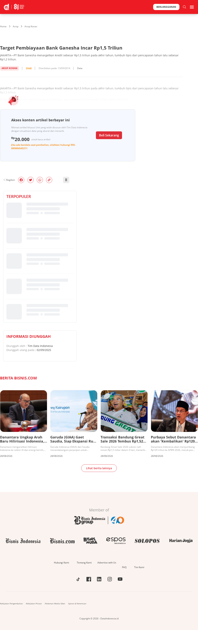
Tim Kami (139, 567)
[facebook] (21, 180)
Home (3, 26)
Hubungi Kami (61, 562)
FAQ (124, 567)
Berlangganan (166, 7)
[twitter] (30, 180)
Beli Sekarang (109, 135)
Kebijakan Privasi (34, 603)
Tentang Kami (84, 562)
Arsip (15, 26)
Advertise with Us (106, 562)
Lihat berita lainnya (99, 468)
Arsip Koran (31, 26)
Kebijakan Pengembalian (11, 603)
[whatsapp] (40, 180)
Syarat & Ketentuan (77, 603)
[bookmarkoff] (66, 180)
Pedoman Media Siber (55, 603)
